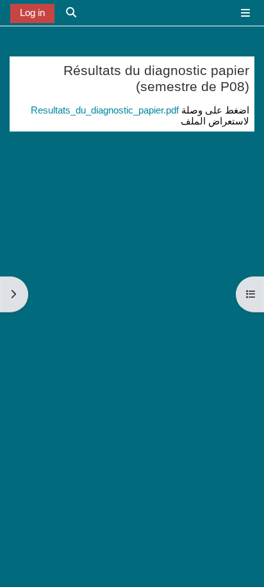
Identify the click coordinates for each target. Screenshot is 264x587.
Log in (32, 13)
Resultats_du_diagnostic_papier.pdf (105, 110)
